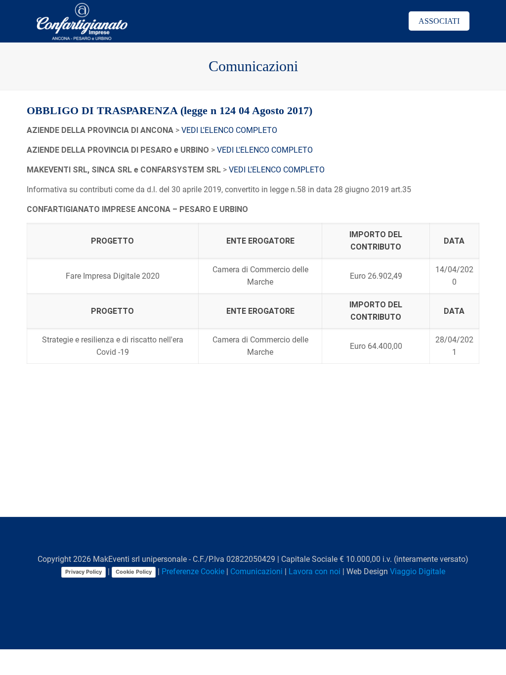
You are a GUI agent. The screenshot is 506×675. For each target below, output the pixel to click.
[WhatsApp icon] (212, 589)
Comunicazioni (256, 571)
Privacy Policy (83, 571)
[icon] (274, 589)
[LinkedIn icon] (253, 589)
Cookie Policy (134, 571)
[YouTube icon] (243, 589)
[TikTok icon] (285, 589)
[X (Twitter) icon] (233, 589)
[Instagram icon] (264, 589)
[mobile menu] (378, 21)
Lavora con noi (314, 571)
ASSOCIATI (439, 21)
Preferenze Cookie (193, 571)
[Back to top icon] (253, 537)
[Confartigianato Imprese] (82, 21)
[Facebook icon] (222, 589)
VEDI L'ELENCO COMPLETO (229, 130)
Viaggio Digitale (417, 571)
